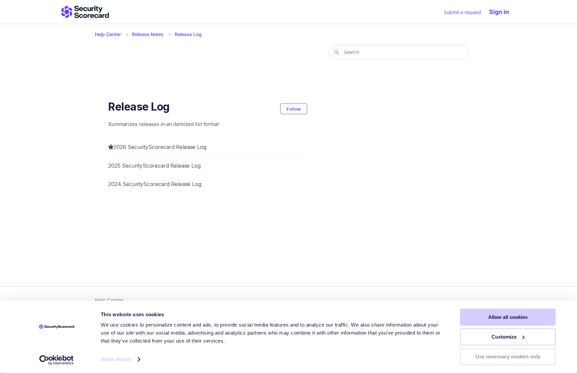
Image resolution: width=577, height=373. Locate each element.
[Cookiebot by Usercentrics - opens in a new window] (56, 360)
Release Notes (148, 34)
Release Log (188, 34)
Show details (116, 359)
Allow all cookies (508, 317)
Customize (504, 337)
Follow (293, 109)
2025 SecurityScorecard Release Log (154, 165)
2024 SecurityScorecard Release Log (154, 184)
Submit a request (462, 12)
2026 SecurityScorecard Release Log (160, 147)
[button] (502, 11)
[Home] (85, 12)
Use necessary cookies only (507, 356)
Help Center (108, 34)
